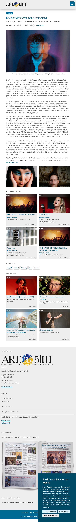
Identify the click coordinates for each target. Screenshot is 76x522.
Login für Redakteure (11, 412)
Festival (16, 268)
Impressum (37, 513)
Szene (10, 13)
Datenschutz (26, 513)
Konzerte (36, 268)
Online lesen (7, 406)
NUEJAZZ (9, 268)
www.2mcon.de (6, 387)
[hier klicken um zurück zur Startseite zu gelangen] (16, 4)
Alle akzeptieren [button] (51, 511)
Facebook (6, 423)
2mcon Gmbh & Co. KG (36, 516)
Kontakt (6, 401)
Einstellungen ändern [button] (51, 515)
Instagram (6, 421)
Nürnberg (24, 268)
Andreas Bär (40, 25)
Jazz (30, 268)
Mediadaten (7, 398)
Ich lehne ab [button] (64, 511)
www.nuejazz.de (11, 162)
